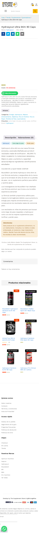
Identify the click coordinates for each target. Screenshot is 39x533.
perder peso (26, 121)
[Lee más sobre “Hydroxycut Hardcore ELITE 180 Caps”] (8, 364)
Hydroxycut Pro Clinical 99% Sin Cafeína (28, 368)
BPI (2, 469)
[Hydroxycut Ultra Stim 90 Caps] (3, 34)
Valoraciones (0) (26, 137)
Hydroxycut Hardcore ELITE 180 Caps (9, 368)
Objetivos (15, 117)
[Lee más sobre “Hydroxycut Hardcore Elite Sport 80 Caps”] (26, 334)
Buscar (35, 11)
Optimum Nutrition (7, 458)
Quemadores (21, 119)
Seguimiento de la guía (8, 424)
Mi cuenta (4, 445)
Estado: (3, 87)
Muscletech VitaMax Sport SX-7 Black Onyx (27, 309)
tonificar (33, 121)
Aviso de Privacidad (7, 411)
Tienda (3, 448)
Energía (11, 114)
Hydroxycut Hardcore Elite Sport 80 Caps (27, 339)
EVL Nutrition (5, 475)
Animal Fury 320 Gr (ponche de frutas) (8, 339)
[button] (8, 305)
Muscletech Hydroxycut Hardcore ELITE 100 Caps (10, 310)
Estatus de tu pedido (8, 421)
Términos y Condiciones (9, 408)
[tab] (11, 138)
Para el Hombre (24, 117)
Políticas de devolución (8, 430)
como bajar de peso (15, 121)
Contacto (4, 406)
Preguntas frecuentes (8, 427)
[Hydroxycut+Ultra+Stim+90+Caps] (8, 34)
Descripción (10, 137)
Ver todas (4, 477)
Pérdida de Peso (11, 119)
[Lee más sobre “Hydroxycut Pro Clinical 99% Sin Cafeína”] (26, 364)
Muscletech (5, 467)
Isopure (3, 461)
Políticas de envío (7, 432)
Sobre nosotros (6, 403)
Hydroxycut (10, 30)
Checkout (4, 443)
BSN (2, 472)
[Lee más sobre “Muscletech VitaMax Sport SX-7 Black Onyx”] (26, 305)
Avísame (5, 110)
